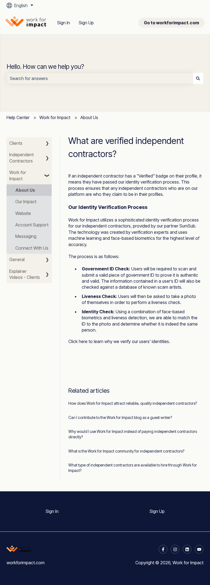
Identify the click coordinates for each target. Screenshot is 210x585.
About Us (89, 117)
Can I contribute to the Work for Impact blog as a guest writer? (120, 417)
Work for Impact (54, 117)
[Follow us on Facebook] (163, 549)
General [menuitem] (17, 259)
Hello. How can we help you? (45, 66)
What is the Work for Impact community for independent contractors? (126, 451)
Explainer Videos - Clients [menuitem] (24, 274)
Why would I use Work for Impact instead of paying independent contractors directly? (132, 434)
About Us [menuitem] (25, 190)
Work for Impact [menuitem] (17, 175)
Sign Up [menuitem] (157, 511)
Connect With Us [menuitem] (31, 248)
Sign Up (86, 22)
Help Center (18, 117)
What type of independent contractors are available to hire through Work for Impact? (132, 468)
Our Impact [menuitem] (25, 201)
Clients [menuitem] (15, 143)
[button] (47, 143)
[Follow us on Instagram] (175, 549)
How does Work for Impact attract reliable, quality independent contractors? (132, 403)
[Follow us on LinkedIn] (187, 549)
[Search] (198, 78)
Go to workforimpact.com (171, 22)
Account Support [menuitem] (31, 224)
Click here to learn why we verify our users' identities (118, 341)
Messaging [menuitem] (25, 236)
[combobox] (100, 78)
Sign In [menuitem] (52, 511)
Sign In (63, 22)
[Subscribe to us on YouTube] (199, 549)
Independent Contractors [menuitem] (21, 157)
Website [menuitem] (23, 213)
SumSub (187, 226)
